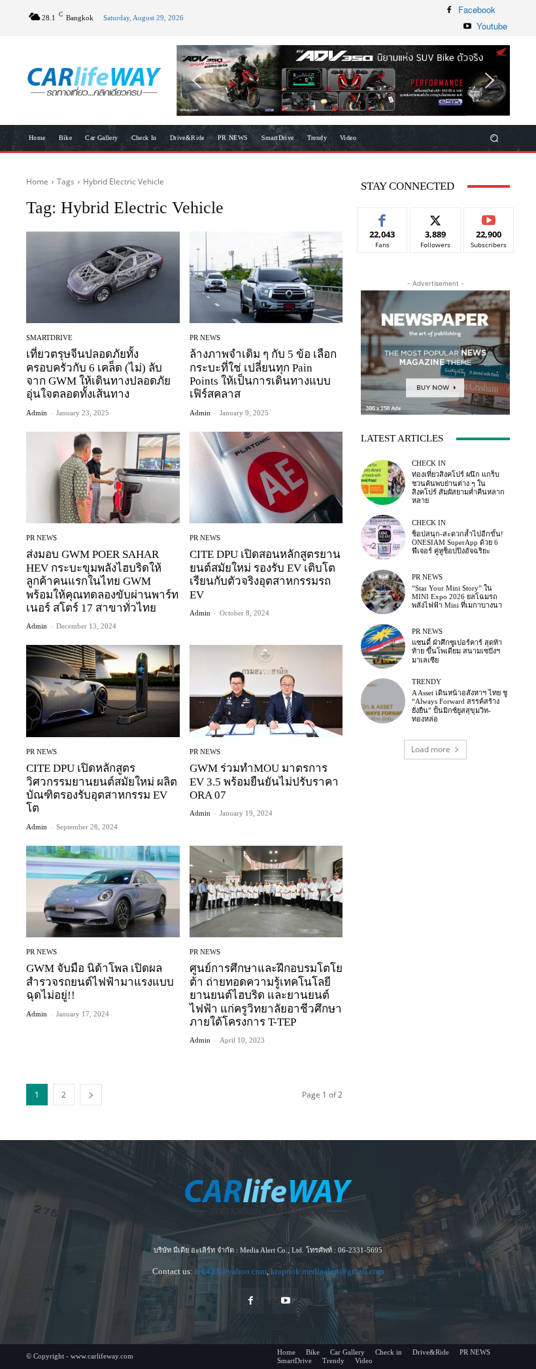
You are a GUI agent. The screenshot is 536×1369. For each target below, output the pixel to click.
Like (382, 217)
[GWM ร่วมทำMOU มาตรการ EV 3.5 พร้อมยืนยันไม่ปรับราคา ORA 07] (266, 691)
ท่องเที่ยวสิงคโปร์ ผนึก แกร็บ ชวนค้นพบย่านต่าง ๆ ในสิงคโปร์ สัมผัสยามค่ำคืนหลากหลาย (458, 487)
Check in (429, 463)
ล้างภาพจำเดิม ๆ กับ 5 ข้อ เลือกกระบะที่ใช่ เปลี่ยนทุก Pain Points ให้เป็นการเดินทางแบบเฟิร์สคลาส (263, 374)
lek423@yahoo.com (231, 1271)
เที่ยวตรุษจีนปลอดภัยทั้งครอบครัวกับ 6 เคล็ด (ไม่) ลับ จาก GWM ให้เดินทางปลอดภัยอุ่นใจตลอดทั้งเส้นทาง (98, 374)
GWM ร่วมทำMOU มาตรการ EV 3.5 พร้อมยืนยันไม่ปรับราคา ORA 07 (264, 781)
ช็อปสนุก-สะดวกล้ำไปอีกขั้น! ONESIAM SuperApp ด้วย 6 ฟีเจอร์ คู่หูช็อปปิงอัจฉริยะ (457, 542)
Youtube (492, 26)
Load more (430, 749)
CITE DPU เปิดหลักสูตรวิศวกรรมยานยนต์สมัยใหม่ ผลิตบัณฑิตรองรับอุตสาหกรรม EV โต (101, 788)
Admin (36, 413)
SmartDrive (49, 337)
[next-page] (91, 1094)
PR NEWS (205, 337)
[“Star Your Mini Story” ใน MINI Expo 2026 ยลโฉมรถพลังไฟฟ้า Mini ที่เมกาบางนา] (383, 592)
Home (37, 181)
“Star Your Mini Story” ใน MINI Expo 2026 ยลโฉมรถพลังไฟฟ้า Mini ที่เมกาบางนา (457, 596)
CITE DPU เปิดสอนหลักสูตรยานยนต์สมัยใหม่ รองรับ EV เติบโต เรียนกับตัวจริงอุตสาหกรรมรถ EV (265, 574)
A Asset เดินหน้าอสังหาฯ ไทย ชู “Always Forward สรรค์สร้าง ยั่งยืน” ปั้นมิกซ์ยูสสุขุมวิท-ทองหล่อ (459, 706)
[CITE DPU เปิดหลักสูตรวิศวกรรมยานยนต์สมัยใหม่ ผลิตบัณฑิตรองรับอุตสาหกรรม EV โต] (103, 691)
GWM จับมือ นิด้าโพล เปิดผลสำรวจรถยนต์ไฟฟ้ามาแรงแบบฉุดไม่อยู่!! (100, 981)
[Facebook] (449, 10)
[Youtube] (467, 26)
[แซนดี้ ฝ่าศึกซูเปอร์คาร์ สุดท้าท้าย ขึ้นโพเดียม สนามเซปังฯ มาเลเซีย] (383, 646)
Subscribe (489, 217)
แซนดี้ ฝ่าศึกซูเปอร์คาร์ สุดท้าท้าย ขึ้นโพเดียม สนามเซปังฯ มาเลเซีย (457, 650)
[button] (343, 80)
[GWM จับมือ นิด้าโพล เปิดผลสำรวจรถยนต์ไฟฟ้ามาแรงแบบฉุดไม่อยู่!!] (103, 892)
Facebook (476, 9)
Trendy (426, 681)
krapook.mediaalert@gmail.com (327, 1271)
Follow (435, 217)
